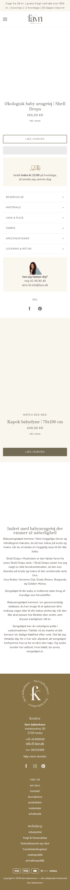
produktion (35, 802)
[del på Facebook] (30, 308)
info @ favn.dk (35, 743)
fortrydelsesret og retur (35, 843)
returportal (35, 832)
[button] (35, 150)
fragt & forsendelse (35, 838)
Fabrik (10, 228)
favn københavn (35, 882)
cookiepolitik (35, 855)
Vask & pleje (15, 218)
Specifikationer (17, 238)
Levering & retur (19, 248)
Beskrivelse (15, 197)
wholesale (35, 814)
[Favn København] (35, 19)
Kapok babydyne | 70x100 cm (35, 421)
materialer (35, 808)
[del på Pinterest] (40, 308)
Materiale (13, 207)
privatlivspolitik (35, 860)
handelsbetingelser (35, 849)
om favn (35, 785)
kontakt (35, 791)
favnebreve (35, 797)
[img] (27, 765)
